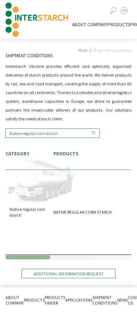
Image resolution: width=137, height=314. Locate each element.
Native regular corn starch (33, 133)
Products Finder (55, 300)
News (122, 300)
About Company (89, 24)
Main (83, 50)
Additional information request (69, 273)
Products (118, 24)
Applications (78, 300)
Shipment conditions (112, 50)
